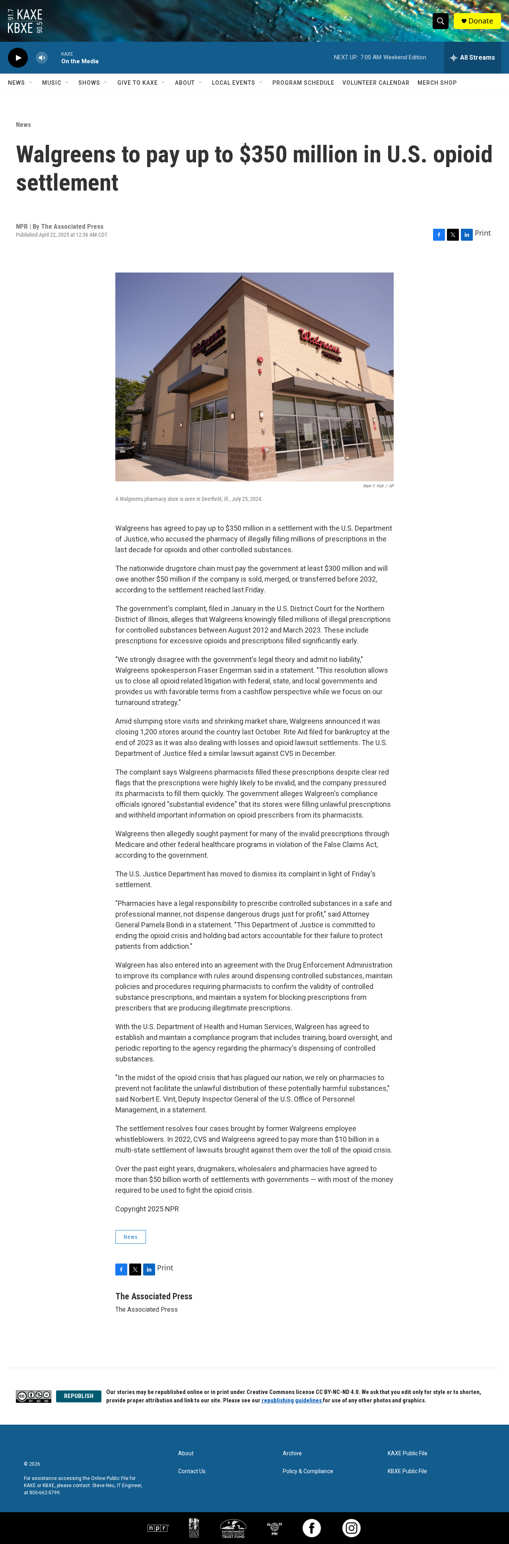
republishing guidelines (292, 1400)
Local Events (233, 83)
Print (483, 233)
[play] (18, 57)
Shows (89, 83)
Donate (480, 21)
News (16, 83)
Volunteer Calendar (376, 83)
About (185, 83)
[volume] (42, 58)
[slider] (54, 57)
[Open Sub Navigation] (31, 83)
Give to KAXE (137, 83)
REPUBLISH (78, 1396)
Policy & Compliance (308, 1471)
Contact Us (192, 1471)
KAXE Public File (407, 1453)
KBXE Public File (407, 1471)
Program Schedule (303, 83)
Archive (292, 1453)
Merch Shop (437, 83)
